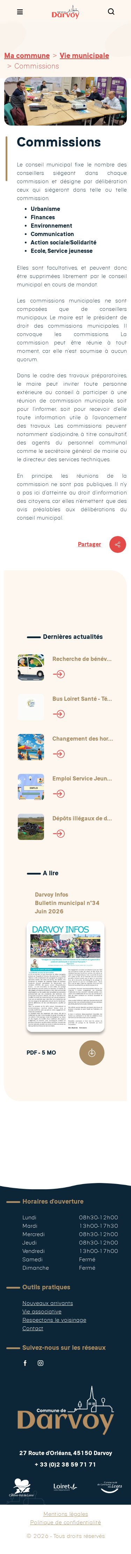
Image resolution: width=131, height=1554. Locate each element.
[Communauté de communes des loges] (109, 1487)
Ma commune (27, 55)
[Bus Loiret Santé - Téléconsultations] (31, 707)
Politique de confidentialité (65, 1522)
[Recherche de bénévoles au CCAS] (31, 667)
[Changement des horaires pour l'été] (31, 747)
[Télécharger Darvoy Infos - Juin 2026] (91, 1052)
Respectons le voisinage (54, 1320)
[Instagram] (40, 1363)
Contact (32, 1328)
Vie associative (41, 1311)
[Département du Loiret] (65, 1487)
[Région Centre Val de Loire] (21, 1487)
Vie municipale (84, 55)
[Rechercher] (111, 12)
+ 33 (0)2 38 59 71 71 (65, 1464)
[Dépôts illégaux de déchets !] (31, 827)
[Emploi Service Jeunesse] (31, 787)
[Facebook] (25, 1363)
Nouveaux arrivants (47, 1303)
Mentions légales (65, 1514)
